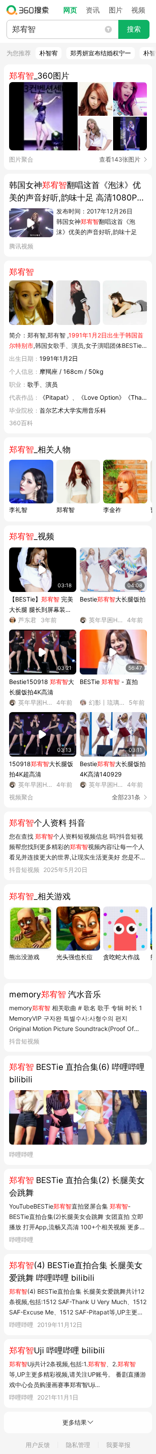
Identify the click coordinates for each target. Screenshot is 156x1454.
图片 (116, 10)
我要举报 (118, 1444)
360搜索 (29, 10)
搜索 (134, 29)
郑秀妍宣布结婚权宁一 (100, 53)
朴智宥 (48, 53)
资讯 (93, 10)
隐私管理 (78, 1444)
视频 (138, 10)
